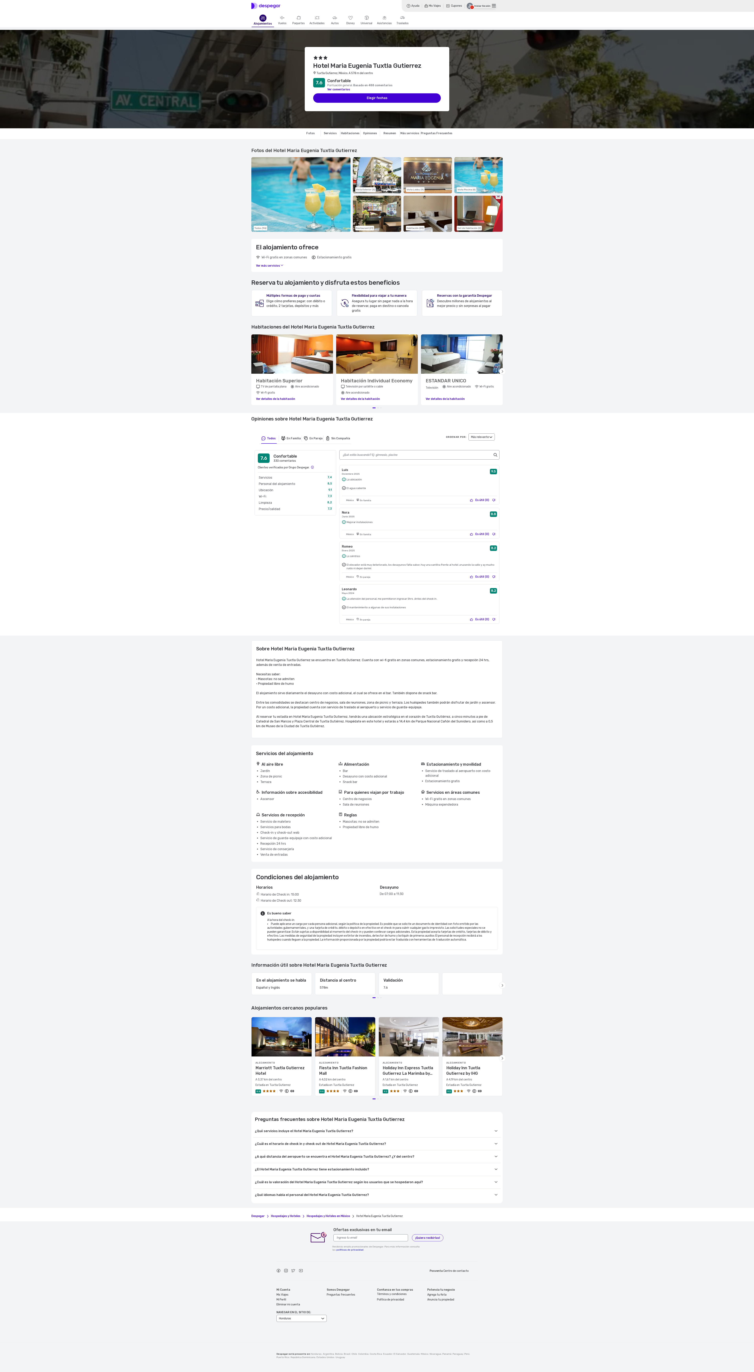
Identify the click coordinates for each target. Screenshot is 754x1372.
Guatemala (413, 1354)
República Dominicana (303, 1357)
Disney (350, 23)
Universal (366, 23)
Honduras (316, 1354)
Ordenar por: (456, 437)
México (424, 1354)
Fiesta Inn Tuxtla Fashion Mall (343, 1070)
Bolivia (339, 1354)
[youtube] (301, 1271)
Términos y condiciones (392, 1294)
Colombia (363, 1354)
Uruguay (340, 1357)
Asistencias (384, 23)
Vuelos (282, 23)
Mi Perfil (281, 1299)
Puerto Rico (282, 1357)
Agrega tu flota (437, 1294)
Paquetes (298, 23)
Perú (466, 1354)
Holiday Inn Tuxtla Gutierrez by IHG (463, 1070)
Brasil (347, 1354)
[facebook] (278, 1271)
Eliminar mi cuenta (288, 1304)
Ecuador (387, 1354)
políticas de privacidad (349, 1249)
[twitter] (293, 1271)
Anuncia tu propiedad (440, 1299)
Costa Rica (376, 1354)
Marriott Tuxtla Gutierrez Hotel (280, 1070)
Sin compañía (340, 438)
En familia (294, 438)
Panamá (446, 1354)
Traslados (402, 23)
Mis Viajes (282, 1294)
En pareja (316, 438)
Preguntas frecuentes (341, 1294)
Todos (271, 438)
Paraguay (458, 1354)
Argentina (328, 1354)
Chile (354, 1354)
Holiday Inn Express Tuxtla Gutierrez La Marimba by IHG (408, 1070)
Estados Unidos (325, 1357)
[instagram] (286, 1271)
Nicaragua (435, 1354)
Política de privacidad (390, 1299)
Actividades (317, 23)
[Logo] (265, 6)
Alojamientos (263, 23)
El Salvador (399, 1354)
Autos (335, 23)
